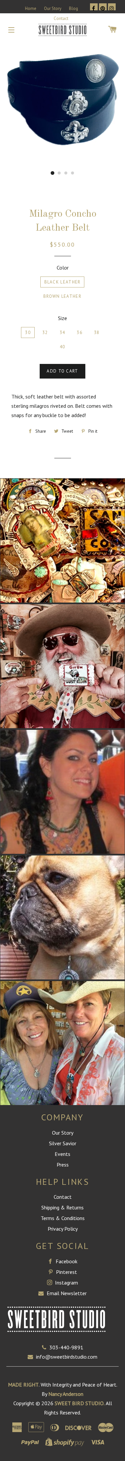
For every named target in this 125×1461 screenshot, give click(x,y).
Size (62, 318)
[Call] (45, 1347)
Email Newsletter (66, 1293)
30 (28, 332)
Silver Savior (62, 1143)
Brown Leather (62, 296)
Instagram (66, 1282)
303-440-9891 (66, 1347)
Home (30, 8)
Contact (61, 18)
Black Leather (62, 282)
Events (62, 1154)
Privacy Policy (63, 1228)
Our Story (52, 8)
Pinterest (66, 1272)
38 (97, 332)
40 (62, 347)
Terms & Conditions (63, 1218)
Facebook (65, 1261)
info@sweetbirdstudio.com (66, 1356)
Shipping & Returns (62, 1207)
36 (79, 332)
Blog (73, 8)
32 (45, 332)
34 (62, 332)
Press (63, 1164)
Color (63, 267)
